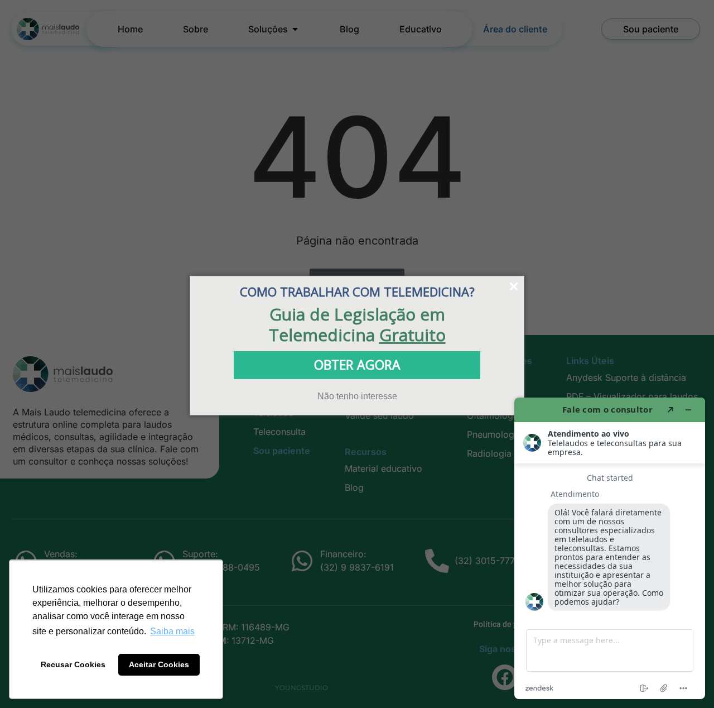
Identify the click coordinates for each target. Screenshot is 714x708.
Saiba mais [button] (172, 631)
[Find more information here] (609, 548)
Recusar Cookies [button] (73, 664)
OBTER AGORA (357, 365)
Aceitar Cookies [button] (159, 664)
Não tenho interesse (357, 395)
